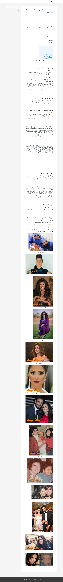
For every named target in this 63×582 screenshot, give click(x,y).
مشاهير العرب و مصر (50, 12)
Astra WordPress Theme (24, 579)
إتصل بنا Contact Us (16, 12)
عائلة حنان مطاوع (50, 57)
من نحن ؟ (17, 15)
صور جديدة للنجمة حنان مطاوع (48, 58)
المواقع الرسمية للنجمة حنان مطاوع (48, 56)
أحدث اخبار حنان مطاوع (49, 49)
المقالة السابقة (54, 573)
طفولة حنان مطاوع (50, 55)
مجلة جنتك (53, 1)
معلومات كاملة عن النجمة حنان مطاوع (47, 48)
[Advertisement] (39, 20)
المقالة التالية (23, 573)
